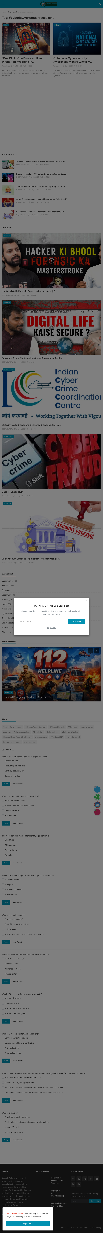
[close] (86, 601)
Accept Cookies (27, 1223)
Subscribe (76, 621)
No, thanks (51, 627)
